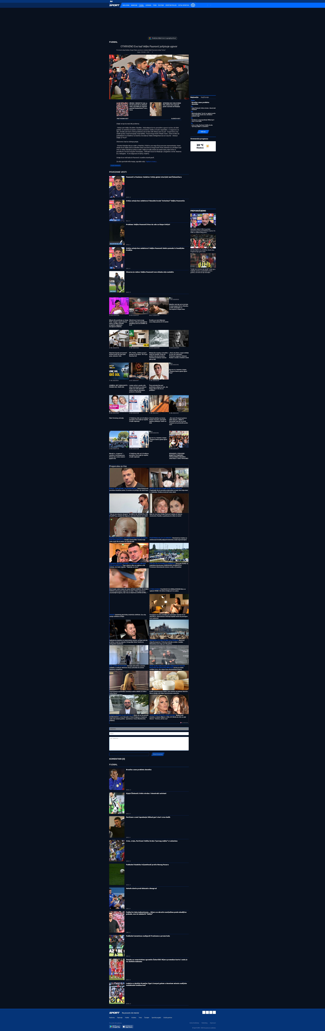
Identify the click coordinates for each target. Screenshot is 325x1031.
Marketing (204, 1023)
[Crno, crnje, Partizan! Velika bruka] (116, 851)
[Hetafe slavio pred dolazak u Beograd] (116, 898)
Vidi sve (203, 131)
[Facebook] (203, 1012)
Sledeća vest (175, 118)
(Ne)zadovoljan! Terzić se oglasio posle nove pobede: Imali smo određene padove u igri (203, 115)
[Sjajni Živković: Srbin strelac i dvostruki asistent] (116, 803)
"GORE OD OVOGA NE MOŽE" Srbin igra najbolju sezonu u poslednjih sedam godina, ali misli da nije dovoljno (202, 270)
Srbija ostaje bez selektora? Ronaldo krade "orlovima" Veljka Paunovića (155, 201)
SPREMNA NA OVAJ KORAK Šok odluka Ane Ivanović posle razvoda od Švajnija (172, 104)
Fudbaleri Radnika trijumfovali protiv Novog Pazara (147, 865)
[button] (155, 52)
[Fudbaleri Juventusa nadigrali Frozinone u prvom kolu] (116, 946)
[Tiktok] (214, 1012)
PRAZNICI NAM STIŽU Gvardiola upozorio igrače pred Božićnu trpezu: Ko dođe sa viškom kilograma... (202, 230)
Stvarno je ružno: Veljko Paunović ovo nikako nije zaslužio (150, 272)
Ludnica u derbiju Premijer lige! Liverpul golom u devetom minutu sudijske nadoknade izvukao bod (156, 984)
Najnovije (134, 5)
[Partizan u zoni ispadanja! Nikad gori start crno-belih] (116, 827)
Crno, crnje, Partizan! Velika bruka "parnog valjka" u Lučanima (151, 841)
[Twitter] (210, 1012)
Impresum (213, 1023)
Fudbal (141, 5)
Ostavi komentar (158, 754)
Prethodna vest (122, 118)
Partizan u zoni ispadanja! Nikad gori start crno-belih (148, 817)
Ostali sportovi (183, 5)
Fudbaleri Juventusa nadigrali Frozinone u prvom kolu (148, 936)
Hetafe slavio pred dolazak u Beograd (141, 888)
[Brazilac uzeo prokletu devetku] (116, 779)
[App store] (127, 1026)
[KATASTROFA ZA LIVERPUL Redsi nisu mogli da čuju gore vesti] (203, 241)
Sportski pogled (171, 5)
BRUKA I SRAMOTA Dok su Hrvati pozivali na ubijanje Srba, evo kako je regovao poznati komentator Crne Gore (138, 106)
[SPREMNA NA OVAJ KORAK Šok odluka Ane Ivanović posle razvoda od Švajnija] (156, 109)
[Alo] (111, 1)
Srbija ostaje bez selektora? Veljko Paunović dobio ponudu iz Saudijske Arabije (155, 249)
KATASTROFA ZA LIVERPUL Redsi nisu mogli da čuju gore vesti (202, 250)
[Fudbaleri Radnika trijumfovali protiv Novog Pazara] (116, 874)
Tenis (154, 5)
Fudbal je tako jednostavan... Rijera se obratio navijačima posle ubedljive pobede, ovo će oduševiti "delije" (156, 913)
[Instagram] (207, 1012)
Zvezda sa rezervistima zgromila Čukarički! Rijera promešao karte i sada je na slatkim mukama (156, 960)
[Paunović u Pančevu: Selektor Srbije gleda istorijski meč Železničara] (116, 187)
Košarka (148, 5)
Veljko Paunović (115, 165)
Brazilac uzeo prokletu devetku (138, 770)
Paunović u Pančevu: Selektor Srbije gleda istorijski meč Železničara (154, 177)
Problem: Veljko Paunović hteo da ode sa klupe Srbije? (148, 224)
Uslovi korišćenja (194, 1023)
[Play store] (115, 1026)
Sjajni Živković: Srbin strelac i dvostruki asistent (146, 793)
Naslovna (126, 5)
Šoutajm (161, 5)
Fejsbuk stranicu (151, 161)
